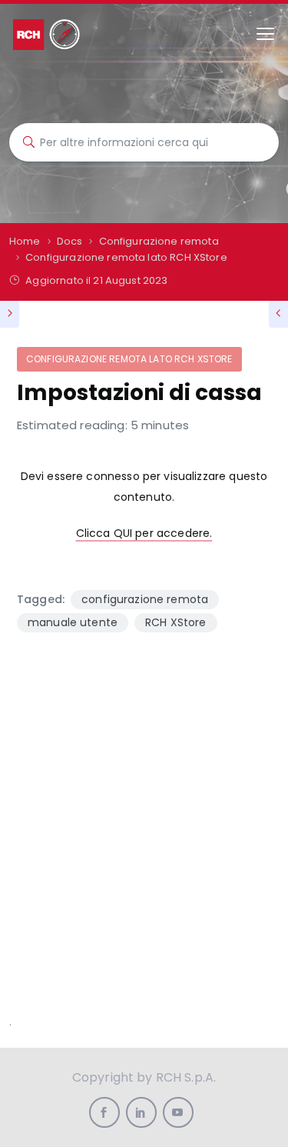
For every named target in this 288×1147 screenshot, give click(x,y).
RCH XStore (176, 622)
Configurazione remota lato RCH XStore (129, 358)
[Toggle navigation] (265, 34)
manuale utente (73, 622)
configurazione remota (144, 599)
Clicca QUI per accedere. (144, 533)
